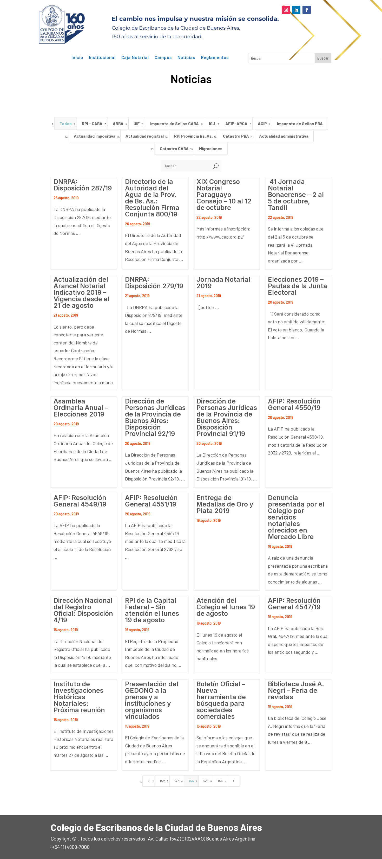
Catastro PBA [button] (236, 135)
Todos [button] (66, 123)
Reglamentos (215, 57)
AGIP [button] (262, 123)
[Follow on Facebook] (306, 10)
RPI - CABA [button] (92, 123)
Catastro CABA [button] (174, 148)
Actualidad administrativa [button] (283, 135)
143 (177, 781)
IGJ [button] (212, 123)
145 (205, 781)
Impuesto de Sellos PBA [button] (300, 123)
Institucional (102, 57)
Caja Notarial (135, 57)
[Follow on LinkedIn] (296, 10)
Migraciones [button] (210, 148)
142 (162, 781)
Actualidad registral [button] (145, 135)
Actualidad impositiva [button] (94, 135)
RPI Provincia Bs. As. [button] (193, 135)
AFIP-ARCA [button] (236, 123)
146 (220, 781)
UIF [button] (137, 123)
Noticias (186, 57)
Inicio (77, 57)
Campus (163, 57)
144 (191, 781)
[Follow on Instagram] (286, 10)
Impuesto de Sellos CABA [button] (174, 123)
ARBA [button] (118, 123)
